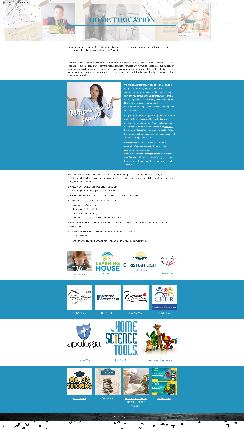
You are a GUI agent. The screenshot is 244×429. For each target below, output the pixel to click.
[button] (3, 425)
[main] (122, 20)
